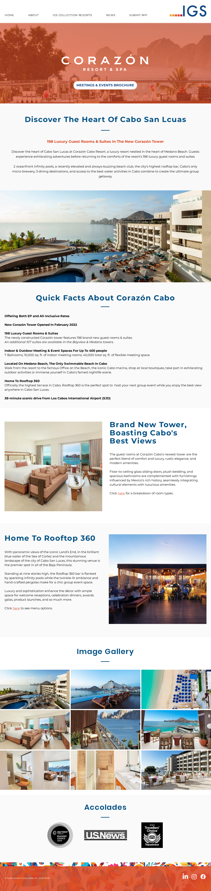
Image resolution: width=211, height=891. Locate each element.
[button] (35, 689)
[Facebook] (203, 876)
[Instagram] (194, 876)
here (121, 493)
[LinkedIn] (185, 876)
